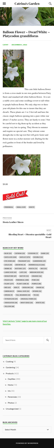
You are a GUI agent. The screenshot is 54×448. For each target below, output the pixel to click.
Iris (44, 268)
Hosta (33, 268)
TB (36, 295)
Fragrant (24, 261)
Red (8, 287)
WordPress (33, 443)
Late (23, 272)
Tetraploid (11, 299)
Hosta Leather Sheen (13, 222)
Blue (8, 253)
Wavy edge (27, 302)
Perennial (9, 207)
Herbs (8, 268)
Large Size (10, 272)
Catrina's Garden (27, 3)
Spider (37, 291)
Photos (11, 403)
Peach (9, 280)
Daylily (25, 257)
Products (10, 373)
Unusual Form (28, 299)
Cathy (5, 45)
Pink (35, 280)
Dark (45, 253)
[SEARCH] (47, 340)
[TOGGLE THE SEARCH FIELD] (49, 3)
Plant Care (23, 283)
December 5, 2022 (19, 45)
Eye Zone (10, 261)
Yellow (9, 306)
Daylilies (10, 257)
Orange (37, 276)
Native (24, 276)
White (31, 207)
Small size (21, 207)
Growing (20, 265)
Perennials (12, 397)
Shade (40, 287)
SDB (16, 287)
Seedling (27, 287)
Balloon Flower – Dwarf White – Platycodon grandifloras (26, 34)
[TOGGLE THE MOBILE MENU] (4, 3)
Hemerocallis (37, 265)
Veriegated (11, 302)
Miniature (10, 276)
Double (38, 257)
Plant (9, 283)
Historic (20, 268)
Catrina (20, 253)
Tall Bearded (23, 295)
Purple (36, 283)
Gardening (39, 261)
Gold (8, 265)
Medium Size (36, 272)
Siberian (9, 291)
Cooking (33, 253)
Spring (9, 295)
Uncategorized (12, 409)
